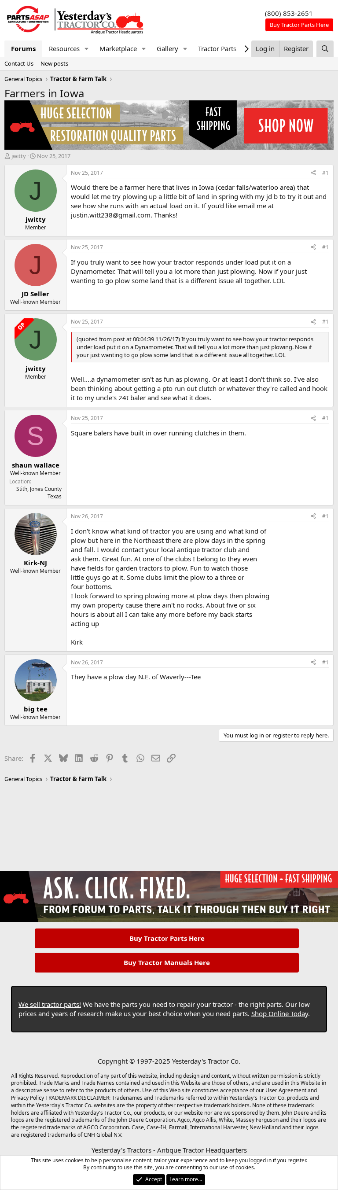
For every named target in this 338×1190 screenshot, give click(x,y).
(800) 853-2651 (289, 13)
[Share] (313, 173)
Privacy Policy (27, 1098)
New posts (54, 63)
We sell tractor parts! (49, 1004)
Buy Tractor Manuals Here (167, 962)
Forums (23, 48)
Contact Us (18, 63)
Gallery (167, 48)
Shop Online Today (279, 1013)
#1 (325, 173)
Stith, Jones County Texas (39, 492)
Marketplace (118, 48)
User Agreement (285, 1090)
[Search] (325, 49)
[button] (87, 49)
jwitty (18, 156)
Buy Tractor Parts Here (167, 938)
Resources (64, 48)
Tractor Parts (217, 48)
